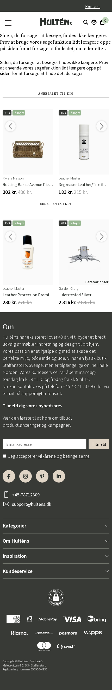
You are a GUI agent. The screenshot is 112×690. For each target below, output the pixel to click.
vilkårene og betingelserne (64, 456)
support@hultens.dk (41, 393)
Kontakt (92, 6)
